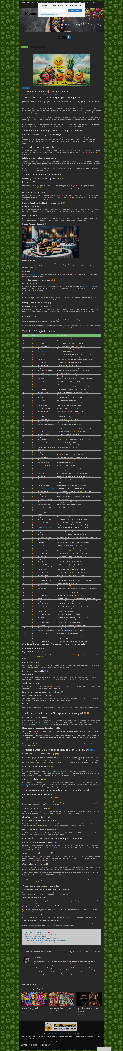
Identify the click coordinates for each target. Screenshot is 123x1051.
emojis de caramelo (35, 274)
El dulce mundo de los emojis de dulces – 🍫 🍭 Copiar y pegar (42, 932)
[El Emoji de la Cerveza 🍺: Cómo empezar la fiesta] (34, 993)
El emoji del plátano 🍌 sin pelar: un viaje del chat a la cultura (41, 938)
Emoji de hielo (46, 376)
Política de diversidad (82, 1041)
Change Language (75, 10)
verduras (50, 94)
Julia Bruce (34, 94)
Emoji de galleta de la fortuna (46, 488)
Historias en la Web (65, 2)
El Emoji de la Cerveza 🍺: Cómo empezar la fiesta (32, 1009)
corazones (49, 804)
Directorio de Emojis (52, 2)
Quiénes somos (91, 2)
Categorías (25, 6)
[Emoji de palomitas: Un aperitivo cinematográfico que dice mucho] (61, 993)
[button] (29, 6)
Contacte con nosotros (62, 1041)
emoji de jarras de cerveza (45, 528)
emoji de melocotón (41, 724)
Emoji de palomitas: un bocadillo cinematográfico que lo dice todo (43, 943)
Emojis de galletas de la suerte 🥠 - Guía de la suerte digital (41, 934)
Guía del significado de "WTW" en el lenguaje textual (37, 951)
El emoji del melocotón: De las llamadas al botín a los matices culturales (88, 1010)
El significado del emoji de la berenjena (35, 936)
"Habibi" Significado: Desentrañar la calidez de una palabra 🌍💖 (83, 952)
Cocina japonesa (86, 286)
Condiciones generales (50, 1041)
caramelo (39, 94)
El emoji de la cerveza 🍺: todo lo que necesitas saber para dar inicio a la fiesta (46, 940)
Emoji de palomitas (43, 395)
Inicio (23, 2)
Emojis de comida (26, 88)
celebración (25, 784)
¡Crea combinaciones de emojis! (35, 2)
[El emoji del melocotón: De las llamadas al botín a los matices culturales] (89, 993)
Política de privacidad (79, 2)
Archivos (34, 6)
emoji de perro (47, 598)
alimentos (46, 94)
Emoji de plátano (42, 351)
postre (43, 94)
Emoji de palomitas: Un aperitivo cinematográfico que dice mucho (61, 1009)
